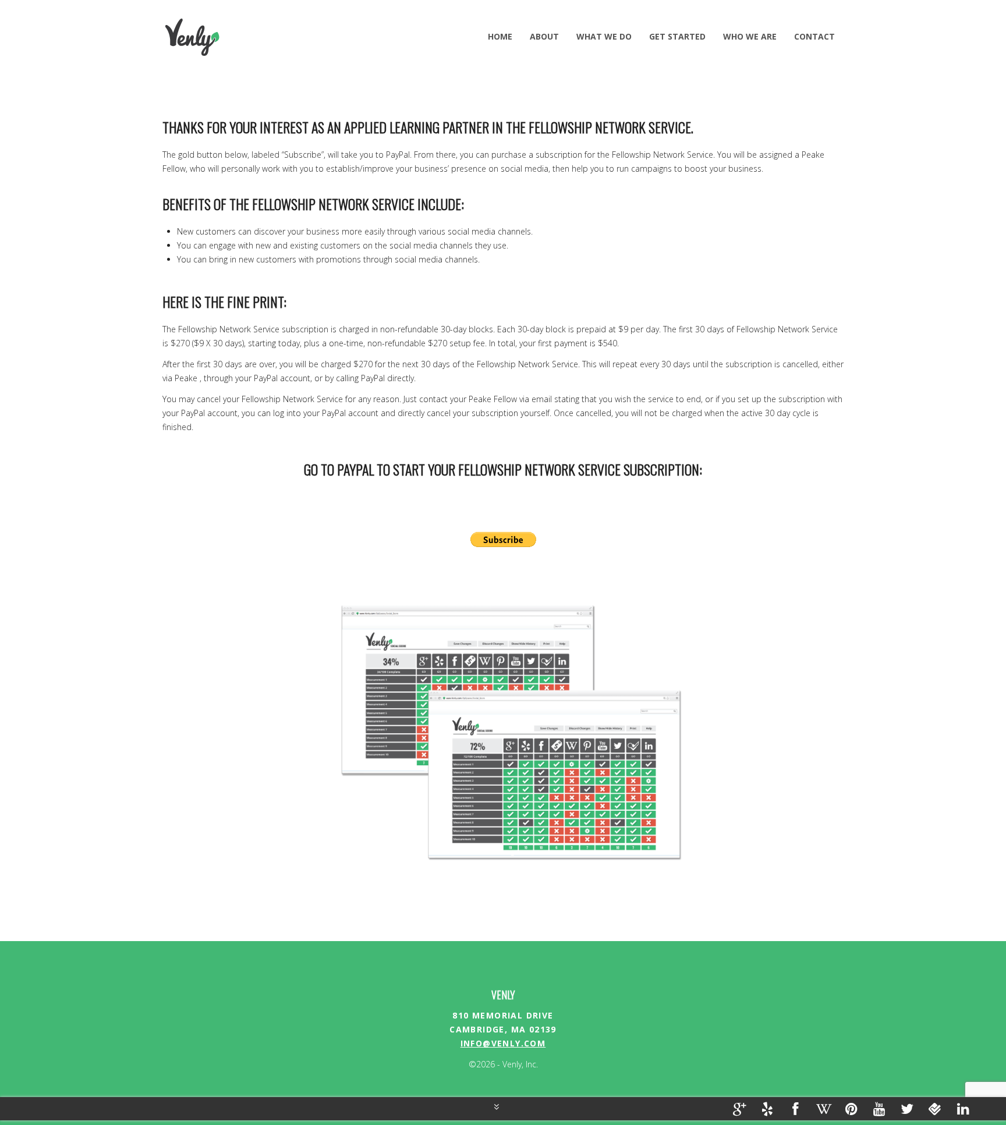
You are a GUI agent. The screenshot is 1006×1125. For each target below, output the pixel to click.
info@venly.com (503, 1043)
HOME (500, 36)
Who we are (750, 36)
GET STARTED (677, 36)
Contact (814, 36)
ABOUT (544, 36)
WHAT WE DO (604, 36)
